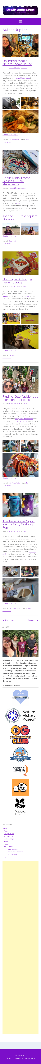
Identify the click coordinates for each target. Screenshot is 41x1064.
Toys (13, 355)
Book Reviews (13, 849)
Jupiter (24, 68)
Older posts (33, 620)
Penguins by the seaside (24, 419)
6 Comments (7, 243)
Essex (27, 140)
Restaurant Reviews (15, 852)
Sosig (27, 296)
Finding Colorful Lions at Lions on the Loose (20, 398)
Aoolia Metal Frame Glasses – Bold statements (17, 181)
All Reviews (8, 846)
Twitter (33, 1058)
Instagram (22, 1058)
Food (6, 844)
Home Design (9, 839)
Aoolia (18, 203)
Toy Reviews (12, 854)
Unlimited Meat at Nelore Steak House (17, 62)
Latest (5, 828)
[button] (20, 21)
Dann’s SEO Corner (12, 1058)
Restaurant (15, 140)
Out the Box (23, 1055)
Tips (5, 857)
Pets (6, 841)
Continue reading (10, 135)
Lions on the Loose (21, 421)
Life (10, 140)
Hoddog (6, 296)
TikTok (28, 1058)
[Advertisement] (20, 947)
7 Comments (7, 142)
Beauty (11, 241)
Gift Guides (8, 836)
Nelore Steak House (22, 78)
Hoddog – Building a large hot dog (17, 280)
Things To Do (16, 483)
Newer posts (8, 620)
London (28, 608)
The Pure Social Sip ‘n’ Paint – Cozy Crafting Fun (19, 524)
